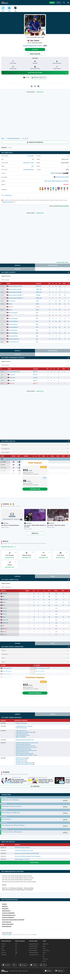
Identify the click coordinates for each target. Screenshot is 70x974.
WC (37, 315)
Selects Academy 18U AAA (15, 295)
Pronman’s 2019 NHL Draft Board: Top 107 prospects (27, 856)
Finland (3, 950)
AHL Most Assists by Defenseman (24, 762)
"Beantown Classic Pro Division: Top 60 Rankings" (27, 853)
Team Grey (12, 377)
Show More (34, 862)
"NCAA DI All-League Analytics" (22, 847)
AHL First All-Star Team (21, 759)
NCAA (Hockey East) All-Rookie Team (25, 740)
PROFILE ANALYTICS (40, 77)
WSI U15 (35, 371)
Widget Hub (45, 944)
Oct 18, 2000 (30, 155)
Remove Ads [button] (40, 92)
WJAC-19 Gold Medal (21, 737)
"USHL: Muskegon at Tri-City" (22, 859)
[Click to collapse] (68, 272)
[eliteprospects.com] (4, 2)
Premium (66, 184)
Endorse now (9, 557)
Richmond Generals (28, 169)
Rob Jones (8, 195)
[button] (35, 49)
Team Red (12, 374)
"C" (22, 295)
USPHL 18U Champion (21, 727)
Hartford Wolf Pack (13, 321)
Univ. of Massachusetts (7, 825)
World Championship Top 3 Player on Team (26, 755)
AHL (40, 46)
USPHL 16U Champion (21, 723)
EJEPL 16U (38, 286)
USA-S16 (35, 377)
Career (44, 961)
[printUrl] (38, 86)
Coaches (17, 269)
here (35, 934)
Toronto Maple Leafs (33, 954)
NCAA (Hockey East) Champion (23, 749)
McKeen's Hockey (7, 202)
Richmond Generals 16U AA (15, 286)
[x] (35, 86)
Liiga (16, 952)
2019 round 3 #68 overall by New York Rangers (57, 181)
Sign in (58, 2)
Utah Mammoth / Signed (62, 177)
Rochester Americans (14, 339)
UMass (10, 304)
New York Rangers (13, 312)
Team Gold (12, 380)
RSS (44, 957)
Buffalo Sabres (5, 800)
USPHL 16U (39, 289)
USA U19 (12, 383)
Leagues (17, 576)
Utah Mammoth (15, 800)
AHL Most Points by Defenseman (24, 764)
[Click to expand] (68, 646)
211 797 (27, 77)
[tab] (17, 265)
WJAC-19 (35, 383)
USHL (37, 301)
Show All (35, 533)
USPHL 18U (39, 298)
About (44, 946)
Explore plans (35, 489)
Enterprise (45, 959)
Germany (3, 952)
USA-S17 (35, 380)
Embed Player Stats (62, 262)
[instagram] (31, 86)
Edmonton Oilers (33, 948)
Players (17, 643)
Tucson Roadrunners (30, 46)
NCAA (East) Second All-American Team (25, 746)
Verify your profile (6, 934)
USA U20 (11, 307)
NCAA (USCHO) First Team (22, 752)
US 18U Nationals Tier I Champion (24, 726)
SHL (16, 948)
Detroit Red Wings (33, 946)
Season (17, 714)
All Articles (35, 786)
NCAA (37, 304)
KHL (16, 946)
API (43, 954)
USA (32, 166)
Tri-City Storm (12, 301)
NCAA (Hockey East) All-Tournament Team (26, 747)
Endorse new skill (7, 546)
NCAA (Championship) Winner (23, 744)
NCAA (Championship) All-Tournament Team (27, 742)
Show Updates (35, 54)
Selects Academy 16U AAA (15, 289)
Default (17, 265)
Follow (35, 49)
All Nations (3, 954)
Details (65, 800)
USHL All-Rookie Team (21, 730)
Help (44, 948)
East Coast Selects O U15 (14, 371)
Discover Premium (35, 693)
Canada (3, 946)
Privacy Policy (46, 950)
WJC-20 (38, 307)
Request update (63, 206)
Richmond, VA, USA (28, 162)
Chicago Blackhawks (33, 944)
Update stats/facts (36, 142)
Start (2, 138)
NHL (37, 312)
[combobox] (1, 280)
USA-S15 (35, 374)
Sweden (3, 944)
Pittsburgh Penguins (33, 952)
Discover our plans (35, 72)
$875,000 (53, 173)
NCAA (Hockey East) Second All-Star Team (26, 750)
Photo (44, 952)
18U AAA (38, 295)
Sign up (52, 2)
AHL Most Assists (20, 761)
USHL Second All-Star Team (23, 735)
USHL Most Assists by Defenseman (24, 732)
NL (15, 954)
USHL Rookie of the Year (22, 733)
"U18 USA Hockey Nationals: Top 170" (24, 850)
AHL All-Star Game (20, 758)
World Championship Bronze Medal (24, 753)
